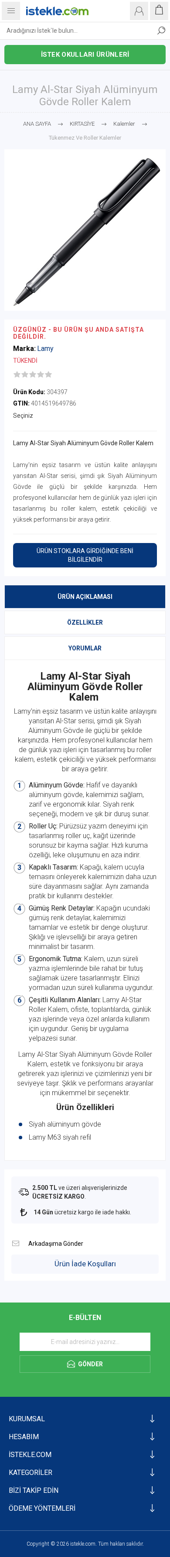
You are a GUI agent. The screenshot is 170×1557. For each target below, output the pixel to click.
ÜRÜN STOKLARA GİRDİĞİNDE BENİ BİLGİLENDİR (85, 555)
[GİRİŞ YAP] (139, 11)
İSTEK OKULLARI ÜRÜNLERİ (85, 54)
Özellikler (85, 622)
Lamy (45, 348)
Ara (161, 30)
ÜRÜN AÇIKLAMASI (85, 596)
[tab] (85, 596)
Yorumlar (85, 648)
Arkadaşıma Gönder (15, 1243)
